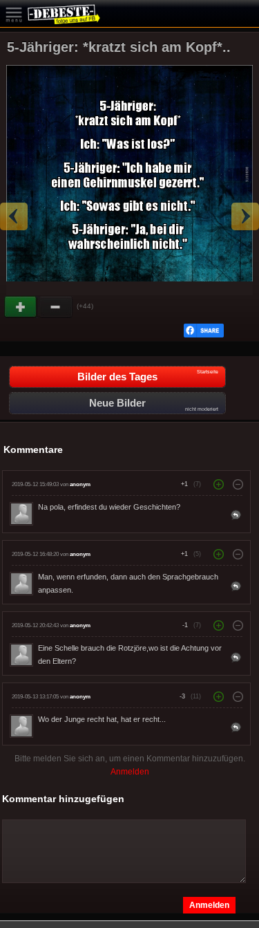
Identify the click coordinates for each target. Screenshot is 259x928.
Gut (21, 307)
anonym (80, 484)
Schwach (56, 307)
